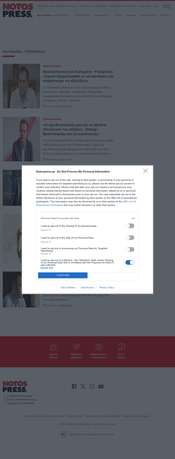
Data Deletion (68, 287)
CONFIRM (63, 275)
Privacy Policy (106, 287)
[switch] (129, 226)
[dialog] (87, 229)
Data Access (87, 287)
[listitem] (87, 218)
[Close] (146, 172)
